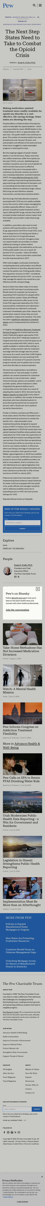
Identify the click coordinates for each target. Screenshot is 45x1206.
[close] (37, 589)
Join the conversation (17, 610)
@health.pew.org (18, 598)
